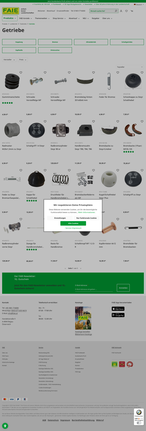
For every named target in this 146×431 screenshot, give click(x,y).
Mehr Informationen (86, 212)
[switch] (139, 423)
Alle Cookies (73, 223)
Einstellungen (60, 218)
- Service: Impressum (73, 228)
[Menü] (142, 410)
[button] (5, 426)
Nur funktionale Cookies (86, 218)
